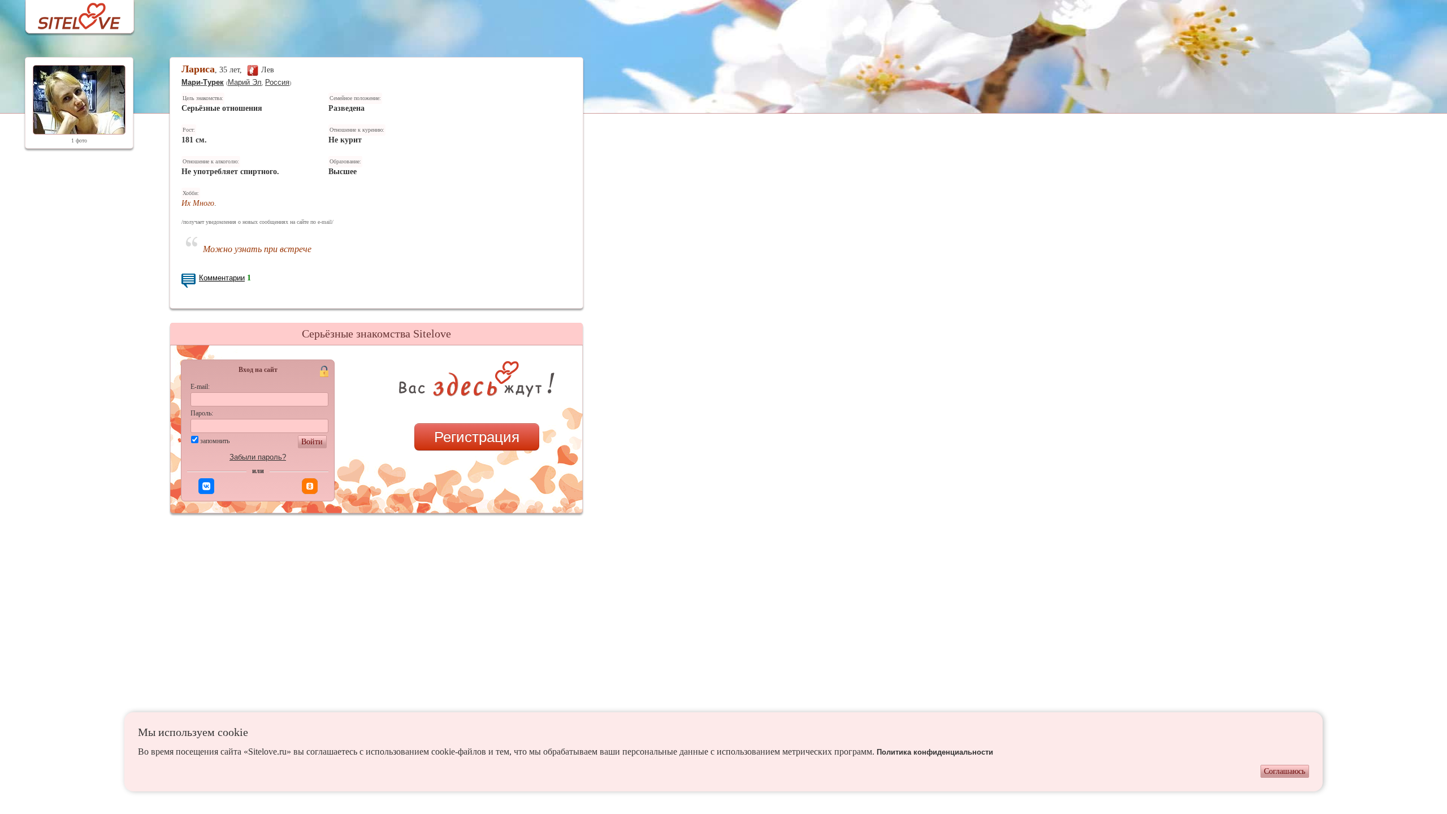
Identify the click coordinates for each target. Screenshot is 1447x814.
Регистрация (476, 436)
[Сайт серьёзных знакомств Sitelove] (70, 13)
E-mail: (200, 387)
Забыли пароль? (257, 457)
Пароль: (201, 413)
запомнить (214, 441)
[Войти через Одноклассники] (310, 486)
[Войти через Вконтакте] (206, 486)
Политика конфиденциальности (935, 752)
